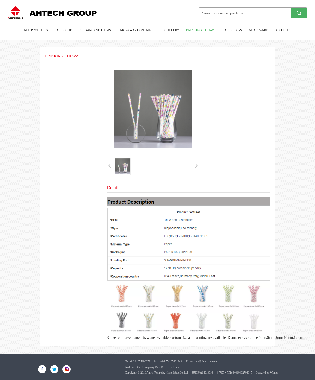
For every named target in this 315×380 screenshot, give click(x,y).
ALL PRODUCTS (36, 30)
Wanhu (274, 372)
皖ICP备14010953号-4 (205, 372)
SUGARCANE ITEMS (95, 30)
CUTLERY (171, 30)
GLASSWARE (258, 30)
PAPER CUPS (64, 30)
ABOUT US (283, 30)
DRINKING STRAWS (201, 30)
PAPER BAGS (232, 30)
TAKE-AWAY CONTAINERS (138, 30)
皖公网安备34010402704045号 (237, 372)
